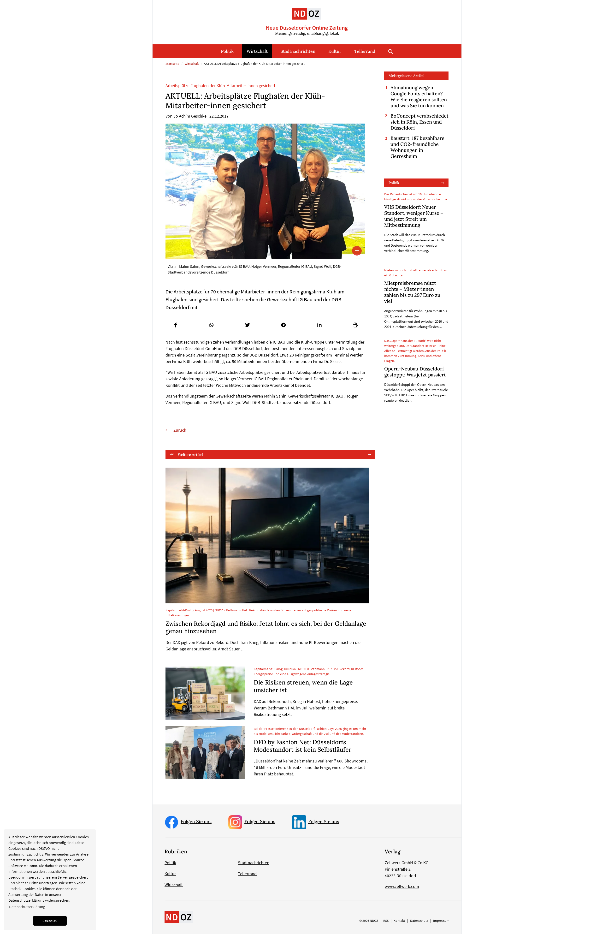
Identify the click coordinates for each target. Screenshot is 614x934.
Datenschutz (419, 920)
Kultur (334, 51)
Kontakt (399, 920)
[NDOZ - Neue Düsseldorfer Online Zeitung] (179, 917)
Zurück (179, 430)
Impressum (441, 920)
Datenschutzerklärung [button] (27, 906)
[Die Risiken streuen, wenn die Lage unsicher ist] (205, 693)
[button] (175, 325)
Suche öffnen (390, 51)
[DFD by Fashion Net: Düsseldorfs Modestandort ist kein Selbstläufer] (205, 752)
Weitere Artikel (190, 454)
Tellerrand (364, 51)
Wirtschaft (257, 51)
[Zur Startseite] (307, 18)
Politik (227, 51)
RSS (386, 920)
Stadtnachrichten (298, 51)
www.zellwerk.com (402, 886)
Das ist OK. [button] (49, 921)
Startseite (172, 63)
